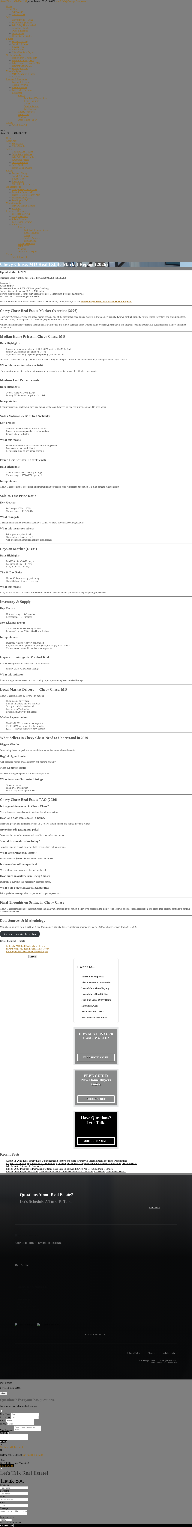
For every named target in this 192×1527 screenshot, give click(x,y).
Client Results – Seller (22, 20)
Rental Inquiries (31, 101)
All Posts (16, 76)
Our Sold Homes (20, 30)
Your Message (7, 1430)
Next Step (4, 1432)
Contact (9, 122)
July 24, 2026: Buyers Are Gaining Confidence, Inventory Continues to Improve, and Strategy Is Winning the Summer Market (66, 1171)
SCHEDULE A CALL (96, 1141)
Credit (27, 103)
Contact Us (154, 1207)
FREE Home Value (96, 1057)
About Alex (11, 9)
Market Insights (13, 71)
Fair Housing (30, 109)
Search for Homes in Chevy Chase (19, 934)
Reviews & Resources (16, 79)
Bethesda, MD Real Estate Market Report (25, 946)
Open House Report (27, 120)
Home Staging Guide (22, 36)
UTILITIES (23, 114)
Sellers (9, 17)
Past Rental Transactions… (37, 98)
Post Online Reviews (22, 90)
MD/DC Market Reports (23, 74)
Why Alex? (17, 12)
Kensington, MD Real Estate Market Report (27, 951)
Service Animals (31, 106)
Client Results (18, 14)
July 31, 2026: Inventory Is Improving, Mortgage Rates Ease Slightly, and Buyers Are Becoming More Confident (59, 1169)
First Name (5, 1414)
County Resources (26, 111)
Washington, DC (20, 68)
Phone (3, 1423)
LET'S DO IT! (7, 1465)
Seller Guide (18, 33)
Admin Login (169, 1353)
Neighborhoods (13, 55)
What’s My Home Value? (24, 25)
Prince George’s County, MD (26, 63)
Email (3, 1420)
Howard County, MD (22, 66)
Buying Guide (19, 47)
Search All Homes (20, 44)
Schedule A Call (19, 125)
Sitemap (151, 1353)
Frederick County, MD (23, 60)
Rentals (21, 95)
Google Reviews (20, 84)
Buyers (9, 39)
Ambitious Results (20, 28)
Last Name (5, 1417)
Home (9, 6)
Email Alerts (18, 49)
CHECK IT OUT (96, 1099)
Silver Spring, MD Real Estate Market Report (27, 948)
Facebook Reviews (21, 82)
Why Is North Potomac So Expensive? (24, 1166)
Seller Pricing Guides (22, 22)
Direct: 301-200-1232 (13, 133)
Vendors (22, 117)
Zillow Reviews (19, 87)
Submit (3, 1441)
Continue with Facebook (11, 1447)
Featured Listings (20, 41)
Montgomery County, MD (24, 57)
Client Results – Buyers (23, 52)
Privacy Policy (133, 1353)
